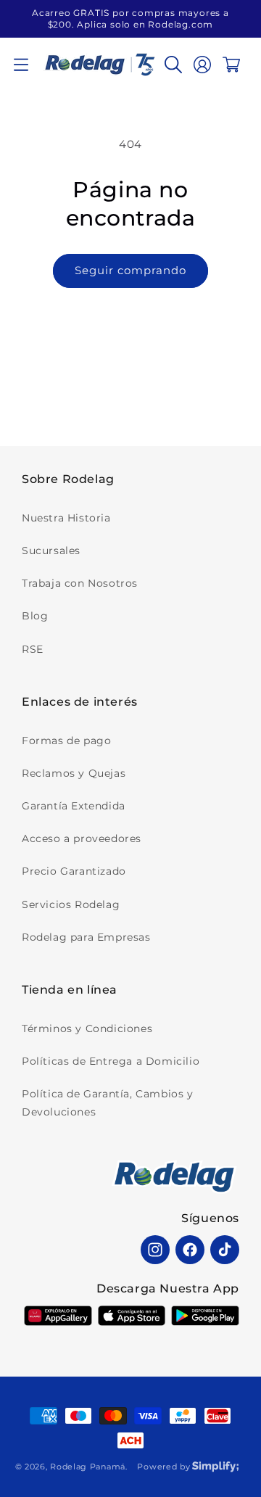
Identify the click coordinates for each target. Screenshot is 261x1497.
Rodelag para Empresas (86, 937)
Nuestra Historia (66, 517)
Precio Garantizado (74, 871)
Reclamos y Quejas (73, 773)
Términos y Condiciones (87, 1028)
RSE (33, 649)
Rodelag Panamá (87, 1466)
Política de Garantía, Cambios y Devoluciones (108, 1102)
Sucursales (51, 550)
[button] (21, 65)
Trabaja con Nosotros (80, 583)
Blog (35, 615)
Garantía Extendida (73, 805)
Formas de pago (66, 740)
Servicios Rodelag (71, 904)
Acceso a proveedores (81, 838)
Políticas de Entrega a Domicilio (110, 1061)
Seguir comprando (130, 270)
